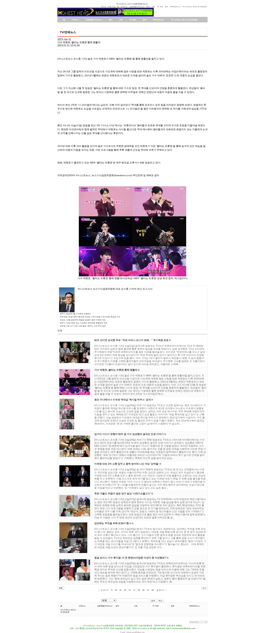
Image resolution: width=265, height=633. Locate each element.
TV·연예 (155, 606)
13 (130, 590)
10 (116, 590)
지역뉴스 (82, 606)
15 (139, 590)
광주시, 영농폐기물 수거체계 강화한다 (75, 314)
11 (120, 590)
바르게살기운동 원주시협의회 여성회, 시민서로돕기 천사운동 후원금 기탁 (90, 317)
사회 (135, 606)
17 (148, 590)
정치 (117, 606)
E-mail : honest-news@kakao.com (132, 632)
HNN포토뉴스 (194, 606)
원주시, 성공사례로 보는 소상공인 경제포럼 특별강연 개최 (83, 323)
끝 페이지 (160, 590)
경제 (172, 606)
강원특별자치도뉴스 (104, 606)
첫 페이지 (104, 590)
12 (125, 590)
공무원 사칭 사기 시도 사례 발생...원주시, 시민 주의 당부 (83, 326)
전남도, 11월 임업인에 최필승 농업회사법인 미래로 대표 (83, 320)
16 (143, 590)
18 (153, 590)
